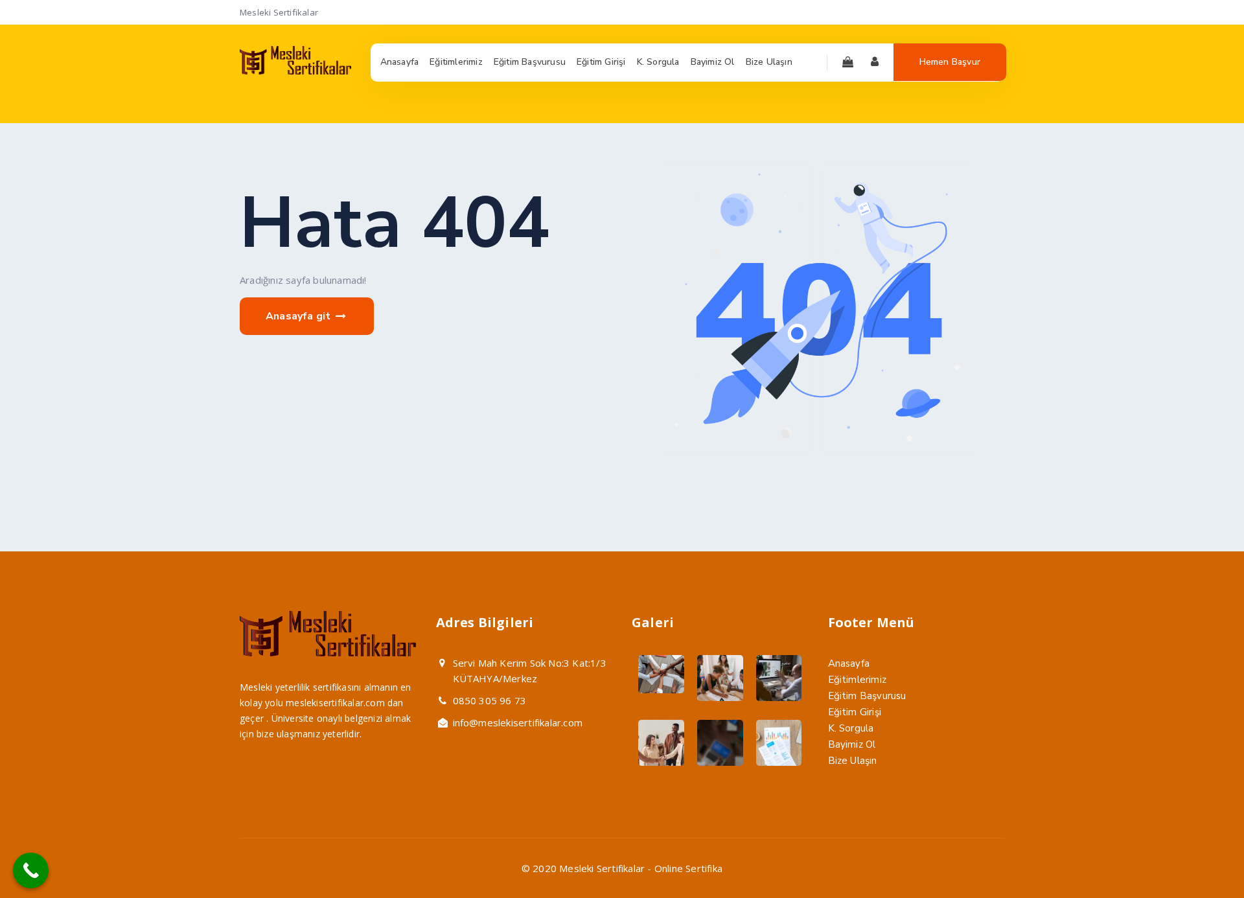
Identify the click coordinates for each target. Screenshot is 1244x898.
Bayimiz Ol (852, 744)
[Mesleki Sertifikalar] (295, 71)
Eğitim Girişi (855, 712)
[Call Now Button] (31, 870)
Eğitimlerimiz (857, 679)
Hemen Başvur (949, 62)
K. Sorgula (851, 728)
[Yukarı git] (1203, 857)
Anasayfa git (300, 316)
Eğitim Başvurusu (867, 695)
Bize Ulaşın (852, 760)
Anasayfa (849, 663)
